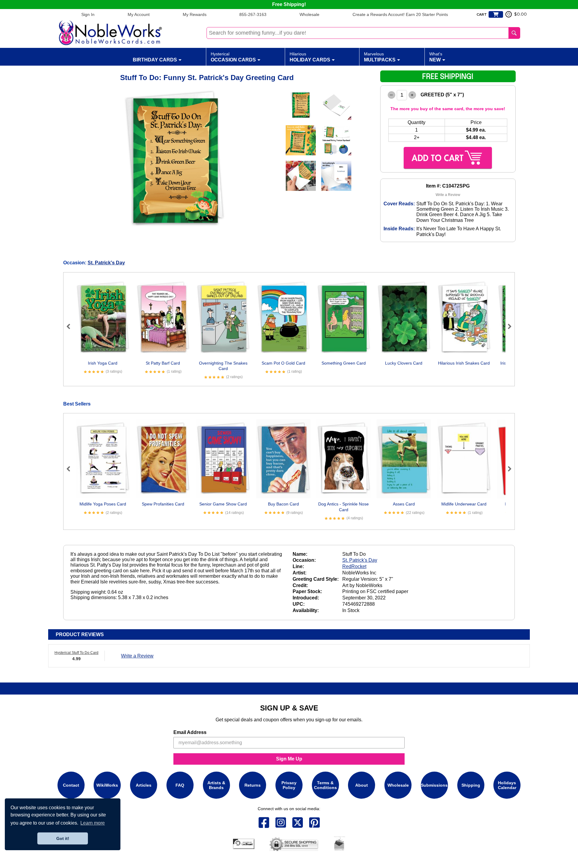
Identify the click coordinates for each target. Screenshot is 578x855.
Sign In (88, 14)
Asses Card (404, 504)
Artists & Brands (216, 785)
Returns (252, 785)
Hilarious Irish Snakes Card (464, 363)
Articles (143, 785)
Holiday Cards (310, 56)
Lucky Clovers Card (403, 363)
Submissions (434, 785)
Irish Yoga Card (102, 363)
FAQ (180, 785)
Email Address (190, 732)
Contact (71, 785)
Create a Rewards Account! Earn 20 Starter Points (400, 14)
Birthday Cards (155, 59)
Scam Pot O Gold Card (283, 363)
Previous (71, 326)
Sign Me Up (289, 758)
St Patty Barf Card (163, 363)
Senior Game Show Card (223, 504)
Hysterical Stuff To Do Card (76, 653)
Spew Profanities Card (163, 504)
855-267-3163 (252, 14)
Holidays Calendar (507, 785)
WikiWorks (107, 785)
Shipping (470, 785)
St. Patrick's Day (106, 262)
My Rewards (195, 14)
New (435, 56)
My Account (139, 14)
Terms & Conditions (325, 785)
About (361, 785)
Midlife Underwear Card (463, 504)
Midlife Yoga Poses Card (102, 504)
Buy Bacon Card (283, 504)
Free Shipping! (289, 4)
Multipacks (380, 56)
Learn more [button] (92, 822)
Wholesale (309, 14)
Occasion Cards (233, 56)
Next (506, 326)
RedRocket (354, 566)
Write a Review (448, 195)
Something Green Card (344, 363)
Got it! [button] (62, 838)
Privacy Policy (289, 785)
